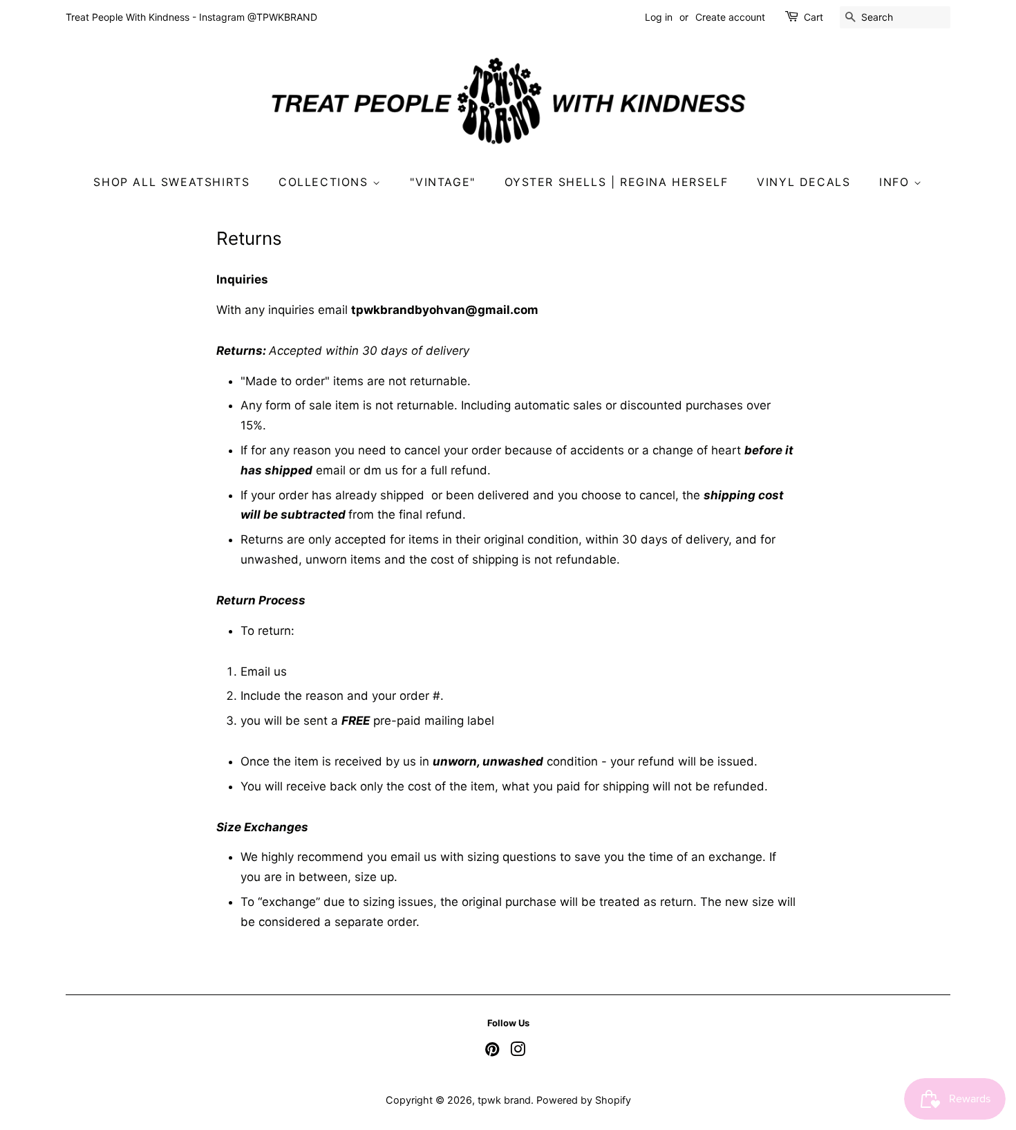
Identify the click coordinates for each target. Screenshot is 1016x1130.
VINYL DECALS (803, 182)
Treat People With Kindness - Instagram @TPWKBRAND (191, 17)
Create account (730, 17)
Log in (658, 17)
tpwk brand (504, 1100)
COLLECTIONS (326, 182)
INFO (896, 182)
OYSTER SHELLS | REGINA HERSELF (616, 182)
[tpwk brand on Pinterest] (492, 1051)
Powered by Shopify (583, 1100)
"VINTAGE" (442, 182)
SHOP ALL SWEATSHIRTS (171, 182)
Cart (813, 17)
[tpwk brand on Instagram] (517, 1051)
